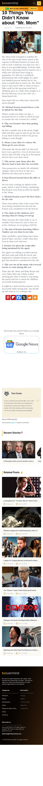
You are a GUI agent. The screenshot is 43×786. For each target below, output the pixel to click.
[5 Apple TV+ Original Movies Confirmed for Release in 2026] (21, 586)
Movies (4, 740)
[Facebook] (18, 336)
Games (4, 753)
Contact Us (24, 750)
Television (5, 737)
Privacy (23, 737)
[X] (24, 336)
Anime (4, 746)
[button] (39, 3)
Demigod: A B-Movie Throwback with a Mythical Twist (22, 659)
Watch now (33, 8)
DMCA (22, 740)
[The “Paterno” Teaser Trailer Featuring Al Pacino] (21, 616)
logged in (13, 462)
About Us (23, 746)
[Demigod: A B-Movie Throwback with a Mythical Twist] (21, 646)
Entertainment (6, 743)
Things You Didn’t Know (9, 750)
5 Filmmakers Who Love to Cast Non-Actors (19, 500)
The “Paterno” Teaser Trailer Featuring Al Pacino (20, 630)
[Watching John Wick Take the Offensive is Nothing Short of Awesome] (21, 676)
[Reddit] (29, 336)
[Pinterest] (8, 336)
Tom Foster (8, 28)
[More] (35, 336)
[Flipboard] (13, 336)
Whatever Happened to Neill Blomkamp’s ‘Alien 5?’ (21, 570)
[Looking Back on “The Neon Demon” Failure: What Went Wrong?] (21, 526)
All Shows (5, 756)
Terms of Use (25, 743)
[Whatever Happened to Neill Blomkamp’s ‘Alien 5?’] (21, 556)
